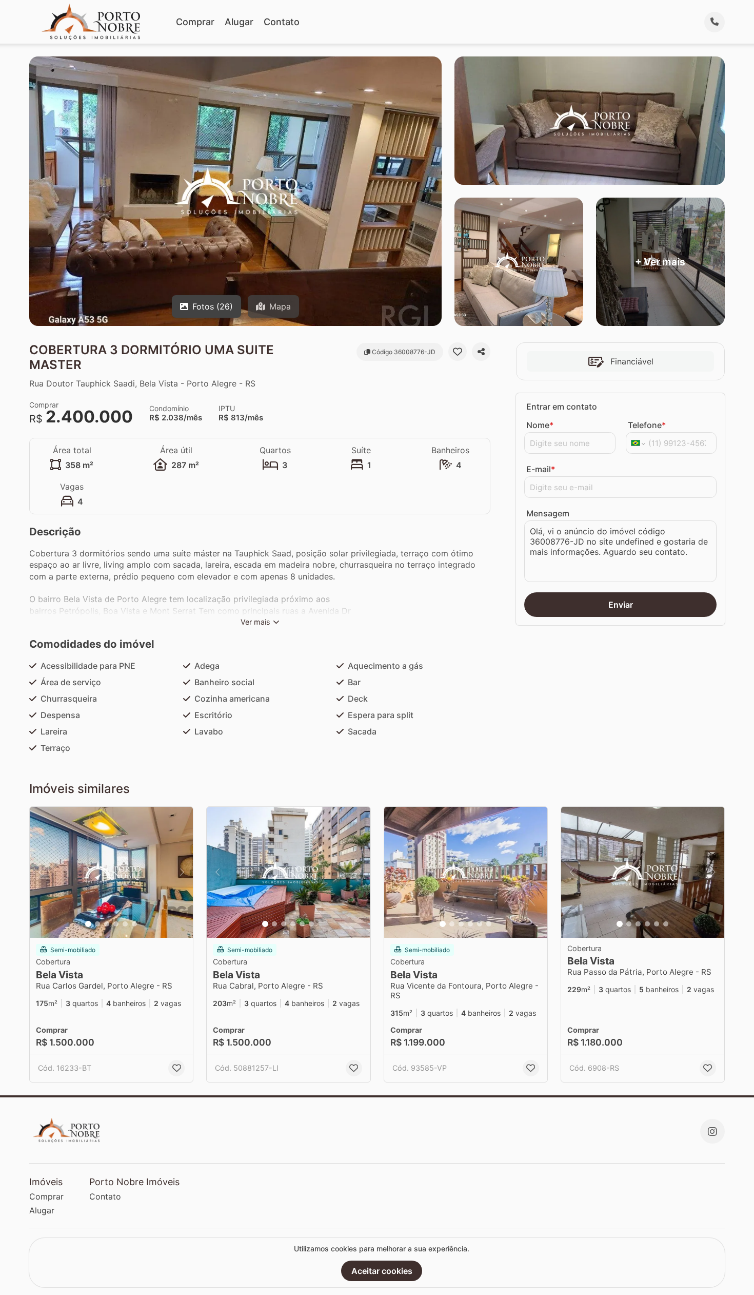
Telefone (647, 425)
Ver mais (255, 621)
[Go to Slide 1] (88, 924)
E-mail (540, 469)
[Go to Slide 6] (134, 923)
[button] (111, 872)
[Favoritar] (457, 351)
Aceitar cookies (381, 1271)
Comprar (195, 21)
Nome (539, 425)
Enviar (620, 605)
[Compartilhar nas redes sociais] (481, 351)
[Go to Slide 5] (125, 923)
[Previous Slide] (40, 872)
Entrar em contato (561, 406)
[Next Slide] (182, 872)
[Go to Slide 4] (115, 923)
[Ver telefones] (714, 22)
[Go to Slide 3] (106, 923)
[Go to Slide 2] (97, 923)
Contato (282, 21)
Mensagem (547, 513)
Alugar (239, 21)
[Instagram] (712, 1131)
